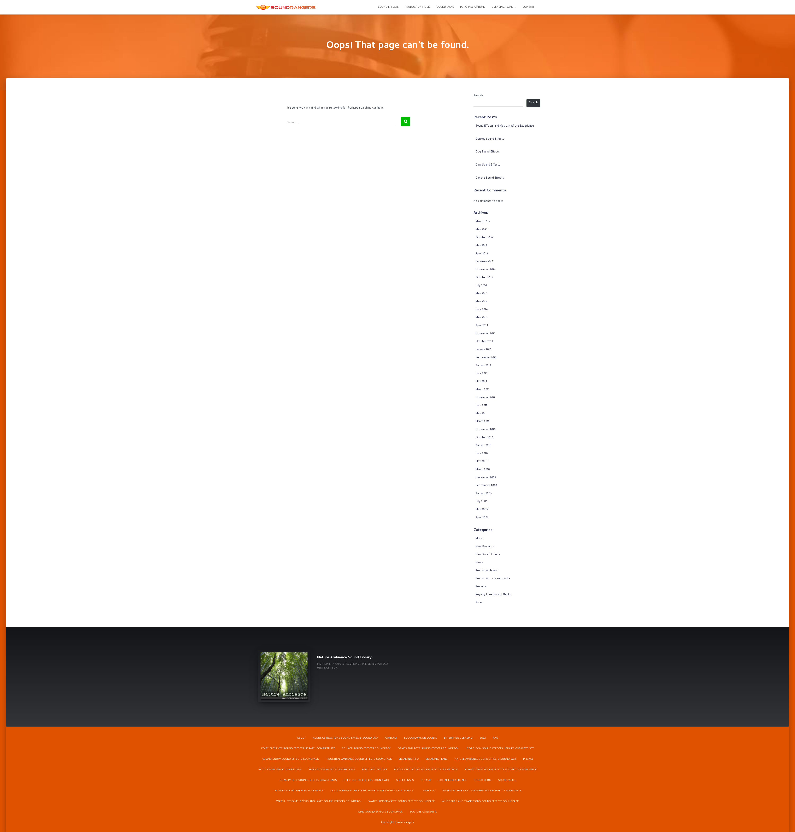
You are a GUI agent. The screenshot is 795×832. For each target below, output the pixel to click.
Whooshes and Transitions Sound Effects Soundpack (480, 801)
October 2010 (484, 437)
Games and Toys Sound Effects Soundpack (428, 748)
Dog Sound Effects (488, 152)
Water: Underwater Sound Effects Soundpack (402, 801)
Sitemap (426, 780)
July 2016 (481, 285)
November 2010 (486, 429)
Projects (481, 586)
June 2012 (482, 373)
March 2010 (483, 469)
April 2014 (482, 325)
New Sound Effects (488, 554)
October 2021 (484, 237)
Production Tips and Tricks (493, 578)
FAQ (495, 738)
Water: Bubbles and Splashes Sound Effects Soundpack (482, 791)
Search (478, 96)
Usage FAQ (428, 791)
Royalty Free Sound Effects (493, 594)
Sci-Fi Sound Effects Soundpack (366, 780)
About (301, 738)
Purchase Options (472, 7)
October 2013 (484, 341)
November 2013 (485, 333)
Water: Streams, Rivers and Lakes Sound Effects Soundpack (318, 801)
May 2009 (482, 509)
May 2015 (481, 301)
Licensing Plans (503, 7)
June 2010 (482, 453)
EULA (483, 738)
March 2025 (483, 221)
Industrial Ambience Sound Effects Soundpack (359, 759)
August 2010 (483, 445)
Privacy (528, 759)
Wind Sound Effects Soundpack (380, 812)
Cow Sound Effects (488, 165)
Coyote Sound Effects (490, 178)
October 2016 (484, 277)
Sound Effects (388, 7)
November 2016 (485, 269)
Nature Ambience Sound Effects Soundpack (485, 759)
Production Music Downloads (280, 770)
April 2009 (482, 517)
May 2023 (482, 229)
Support (529, 7)
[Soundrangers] (286, 7)
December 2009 (486, 477)
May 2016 (481, 293)
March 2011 (482, 421)
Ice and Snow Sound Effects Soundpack (290, 759)
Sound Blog (482, 780)
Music (479, 538)
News (479, 562)
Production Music (417, 7)
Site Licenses (405, 780)
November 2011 (485, 397)
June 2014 (482, 309)
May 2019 (481, 245)
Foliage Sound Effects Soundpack (366, 748)
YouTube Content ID (423, 812)
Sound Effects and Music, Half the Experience (505, 126)
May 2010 (481, 461)
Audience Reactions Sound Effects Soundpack (345, 738)
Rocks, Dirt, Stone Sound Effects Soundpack (426, 770)
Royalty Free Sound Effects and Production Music (501, 770)
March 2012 (483, 389)
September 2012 (486, 357)
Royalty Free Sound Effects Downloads (308, 780)
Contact (391, 738)
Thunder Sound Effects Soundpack (298, 791)
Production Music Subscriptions (332, 770)
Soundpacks (445, 7)
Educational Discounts (420, 738)
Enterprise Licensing (458, 738)
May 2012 (481, 381)
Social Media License (452, 780)
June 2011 (481, 405)
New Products (485, 546)
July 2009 (481, 501)
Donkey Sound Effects (490, 139)
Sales (479, 602)
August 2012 (483, 365)
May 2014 (481, 317)
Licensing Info (409, 759)
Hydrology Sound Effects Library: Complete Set (500, 748)
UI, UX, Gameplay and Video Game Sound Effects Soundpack (372, 791)
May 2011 (481, 413)
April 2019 (482, 253)
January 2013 (483, 349)
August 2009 (484, 493)
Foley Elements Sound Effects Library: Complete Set (298, 748)
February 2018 (484, 261)
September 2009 (486, 485)
